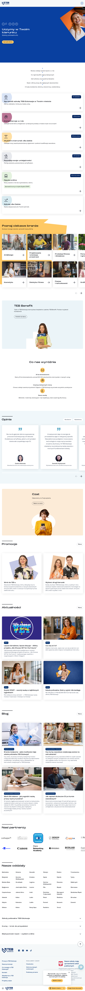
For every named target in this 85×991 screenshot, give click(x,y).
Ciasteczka (29, 964)
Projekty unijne (7, 980)
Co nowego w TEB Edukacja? (7, 968)
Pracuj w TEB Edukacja (9, 961)
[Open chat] (81, 967)
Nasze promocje (7, 964)
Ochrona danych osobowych (31, 968)
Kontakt (4, 972)
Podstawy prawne (32, 972)
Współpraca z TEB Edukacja (7, 976)
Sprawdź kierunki (8, 45)
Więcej (80, 544)
